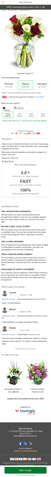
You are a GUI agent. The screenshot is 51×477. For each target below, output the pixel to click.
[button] (46, 472)
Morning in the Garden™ (26, 316)
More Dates (43, 115)
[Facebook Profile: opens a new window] (20, 443)
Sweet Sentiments (24, 299)
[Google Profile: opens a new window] (25, 443)
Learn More (39, 97)
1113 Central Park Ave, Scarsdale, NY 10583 (25, 431)
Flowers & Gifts (12, 10)
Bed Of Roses (25, 2)
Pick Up (20, 108)
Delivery (7, 109)
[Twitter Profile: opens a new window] (30, 443)
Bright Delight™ (23, 334)
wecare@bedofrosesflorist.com (25, 436)
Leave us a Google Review (25, 450)
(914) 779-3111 (25, 433)
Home (4, 10)
